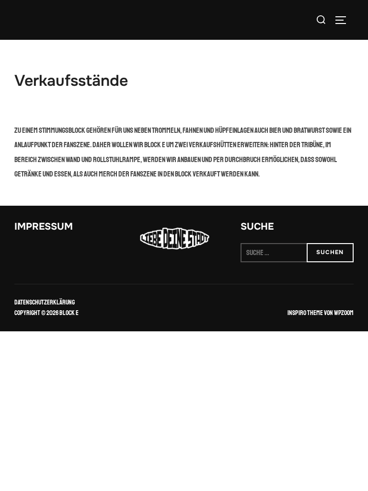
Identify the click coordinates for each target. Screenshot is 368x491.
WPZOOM (344, 313)
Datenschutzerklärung (44, 302)
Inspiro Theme (305, 313)
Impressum (43, 227)
